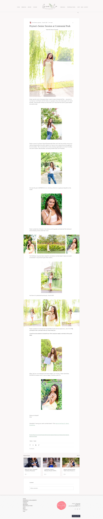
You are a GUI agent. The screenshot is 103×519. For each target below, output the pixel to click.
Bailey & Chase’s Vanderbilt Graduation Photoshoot (31, 470)
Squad (35, 440)
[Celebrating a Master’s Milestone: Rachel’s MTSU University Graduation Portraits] (51, 462)
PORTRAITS (25, 501)
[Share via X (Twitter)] (32, 445)
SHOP (24, 507)
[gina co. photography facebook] (75, 509)
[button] (78, 12)
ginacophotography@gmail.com (74, 505)
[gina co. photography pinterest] (79, 509)
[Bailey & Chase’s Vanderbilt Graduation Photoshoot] (32, 462)
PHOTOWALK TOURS (28, 505)
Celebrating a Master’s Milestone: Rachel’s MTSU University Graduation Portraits (51, 470)
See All (78, 455)
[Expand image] (30, 244)
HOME (24, 498)
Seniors (31, 440)
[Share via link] (38, 445)
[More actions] (73, 22)
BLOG (24, 508)
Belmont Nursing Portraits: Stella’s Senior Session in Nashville (69, 470)
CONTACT (25, 509)
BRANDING (25, 504)
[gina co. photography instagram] (77, 509)
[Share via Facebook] (30, 445)
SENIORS (25, 503)
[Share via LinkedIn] (35, 445)
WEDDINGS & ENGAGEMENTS (30, 500)
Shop (24, 511)
